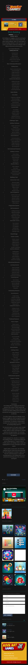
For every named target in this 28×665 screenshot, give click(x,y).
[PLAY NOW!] (6, 24)
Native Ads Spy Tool (9, 653)
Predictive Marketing (9, 655)
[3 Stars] (10, 34)
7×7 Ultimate (11, 23)
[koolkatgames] (14, 7)
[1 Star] (9, 34)
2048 (8, 635)
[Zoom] (7, 513)
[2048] (4, 636)
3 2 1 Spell (9, 629)
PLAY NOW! (13, 475)
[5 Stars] (12, 34)
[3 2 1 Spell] (4, 631)
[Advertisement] (15, 13)
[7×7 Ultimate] (4, 625)
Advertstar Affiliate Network (11, 658)
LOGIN (8, 2)
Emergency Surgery (13, 29)
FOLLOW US (19, 2)
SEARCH (14, 2)
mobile (6, 479)
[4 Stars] (11, 34)
